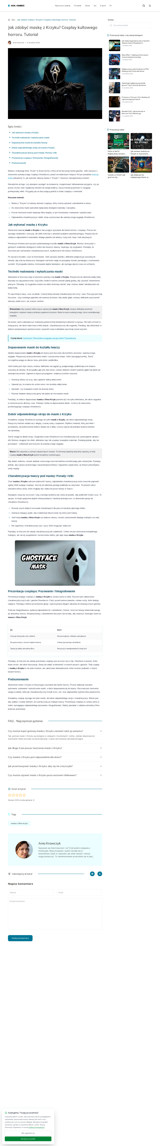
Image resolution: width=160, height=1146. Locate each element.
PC (111, 6)
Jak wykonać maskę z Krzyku (25, 132)
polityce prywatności (37, 1127)
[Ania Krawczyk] (9, 42)
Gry (95, 6)
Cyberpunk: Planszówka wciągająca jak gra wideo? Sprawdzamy (49, 338)
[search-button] (143, 5)
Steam (87, 6)
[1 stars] (9, 795)
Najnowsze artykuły (62, 6)
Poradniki (77, 6)
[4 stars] (20, 795)
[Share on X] (99, 873)
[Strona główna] (9, 20)
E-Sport (103, 6)
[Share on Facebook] (92, 873)
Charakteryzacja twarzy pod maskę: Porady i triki (34, 153)
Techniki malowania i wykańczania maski (30, 137)
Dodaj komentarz (20, 938)
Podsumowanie (19, 163)
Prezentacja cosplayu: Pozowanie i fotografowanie (35, 158)
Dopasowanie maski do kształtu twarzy (29, 142)
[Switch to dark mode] (150, 6)
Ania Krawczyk (18, 43)
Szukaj (110, 20)
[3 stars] (17, 795)
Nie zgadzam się (28, 1133)
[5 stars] (24, 795)
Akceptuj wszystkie (28, 1139)
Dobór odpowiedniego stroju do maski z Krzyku (33, 148)
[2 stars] (13, 795)
